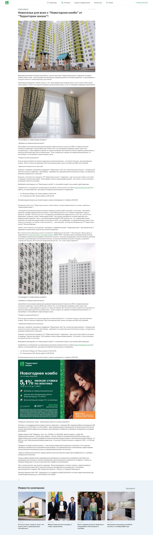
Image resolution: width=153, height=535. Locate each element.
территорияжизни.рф (81, 187)
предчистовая (34, 235)
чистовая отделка (47, 235)
